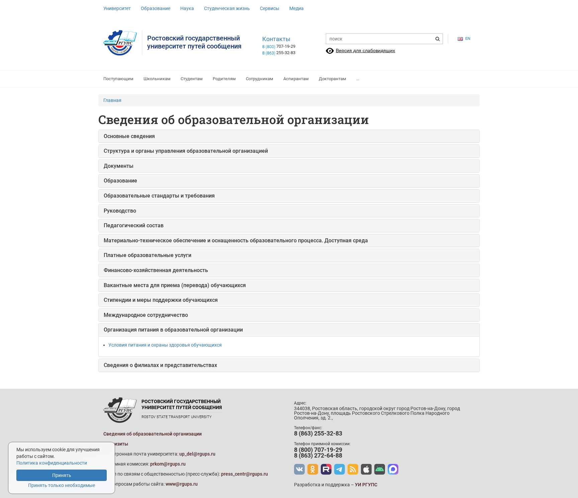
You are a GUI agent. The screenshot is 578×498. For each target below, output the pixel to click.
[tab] (289, 136)
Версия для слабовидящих (365, 50)
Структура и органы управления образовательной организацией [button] (186, 151)
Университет (117, 8)
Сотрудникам (259, 78)
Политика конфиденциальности (51, 463)
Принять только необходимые (61, 485)
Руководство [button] (120, 211)
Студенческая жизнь (227, 8)
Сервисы (269, 8)
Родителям (224, 78)
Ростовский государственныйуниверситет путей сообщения (194, 42)
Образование (155, 8)
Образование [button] (120, 180)
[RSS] (353, 469)
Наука (187, 8)
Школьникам (157, 78)
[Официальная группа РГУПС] (299, 469)
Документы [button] (118, 166)
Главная (112, 100)
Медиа (296, 8)
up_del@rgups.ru (197, 454)
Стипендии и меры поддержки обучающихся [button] (161, 300)
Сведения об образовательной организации (152, 434)
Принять (61, 475)
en (467, 38)
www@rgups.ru (182, 484)
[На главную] (122, 42)
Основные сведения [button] (129, 136)
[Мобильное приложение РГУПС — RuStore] (379, 469)
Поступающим (118, 78)
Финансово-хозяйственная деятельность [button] (156, 270)
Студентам (192, 78)
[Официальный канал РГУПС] (326, 469)
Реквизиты (115, 444)
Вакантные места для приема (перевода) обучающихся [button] (175, 285)
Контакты (276, 39)
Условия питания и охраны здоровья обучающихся (165, 345)
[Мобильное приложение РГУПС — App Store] (366, 469)
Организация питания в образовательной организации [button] (173, 330)
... (357, 78)
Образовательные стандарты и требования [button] (159, 196)
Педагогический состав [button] (134, 225)
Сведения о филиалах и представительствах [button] (160, 365)
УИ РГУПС (366, 484)
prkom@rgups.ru (168, 464)
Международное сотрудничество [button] (146, 315)
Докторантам (332, 78)
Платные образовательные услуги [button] (147, 255)
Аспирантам (296, 78)
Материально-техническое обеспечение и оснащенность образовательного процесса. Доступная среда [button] (236, 240)
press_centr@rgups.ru (244, 474)
